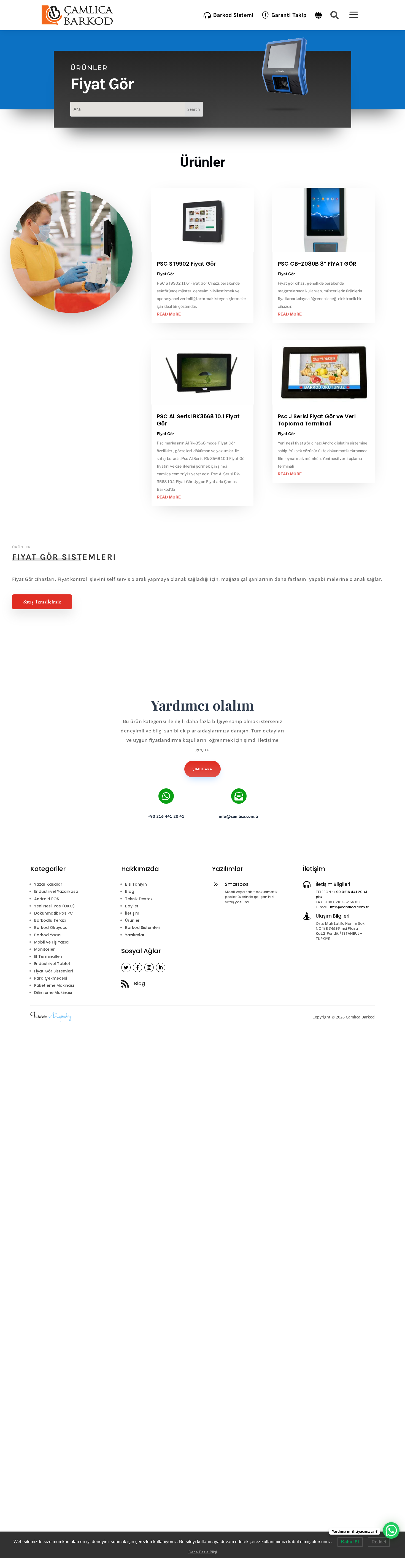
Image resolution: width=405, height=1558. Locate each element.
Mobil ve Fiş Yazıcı (51, 942)
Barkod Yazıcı (47, 935)
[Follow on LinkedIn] (160, 967)
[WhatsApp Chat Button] (391, 1530)
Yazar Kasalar (48, 884)
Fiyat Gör (165, 273)
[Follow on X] (126, 967)
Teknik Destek (139, 899)
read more (169, 314)
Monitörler (44, 949)
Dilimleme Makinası (53, 992)
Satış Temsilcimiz (42, 602)
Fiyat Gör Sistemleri (53, 971)
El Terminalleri (48, 956)
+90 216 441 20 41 (166, 816)
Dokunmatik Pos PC (53, 913)
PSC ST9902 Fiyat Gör (186, 264)
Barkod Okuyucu (51, 927)
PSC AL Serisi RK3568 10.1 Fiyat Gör (198, 420)
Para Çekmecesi (50, 978)
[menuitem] (228, 15)
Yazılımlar (135, 935)
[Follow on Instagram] (149, 967)
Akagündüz (59, 1016)
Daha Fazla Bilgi (202, 1552)
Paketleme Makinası (54, 985)
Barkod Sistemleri (142, 927)
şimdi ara (202, 769)
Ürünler (132, 920)
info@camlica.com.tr (349, 907)
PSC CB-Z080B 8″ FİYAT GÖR (317, 264)
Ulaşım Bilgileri (332, 916)
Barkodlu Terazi (50, 920)
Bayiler (132, 906)
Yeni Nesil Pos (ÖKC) (54, 906)
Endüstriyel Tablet (52, 963)
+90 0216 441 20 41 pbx (341, 894)
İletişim (132, 913)
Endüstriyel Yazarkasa (56, 891)
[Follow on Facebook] (137, 967)
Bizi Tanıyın (136, 884)
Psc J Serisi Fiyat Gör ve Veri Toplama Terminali (317, 420)
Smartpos (237, 884)
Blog (129, 891)
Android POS (46, 899)
